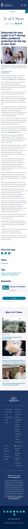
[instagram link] (21, 23)
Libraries (17, 436)
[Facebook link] (18, 23)
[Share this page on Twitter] (2, 253)
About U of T (18, 412)
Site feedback (7, 456)
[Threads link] (14, 514)
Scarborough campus (18, 459)
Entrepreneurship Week (6, 273)
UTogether (17, 439)
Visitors (6, 422)
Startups (19, 273)
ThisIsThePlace (4, 274)
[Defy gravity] (14, 397)
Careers (5, 448)
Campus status (20, 445)
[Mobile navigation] (25, 5)
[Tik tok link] (20, 511)
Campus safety (18, 465)
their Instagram (11, 132)
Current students (8, 412)
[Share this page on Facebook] (6, 253)
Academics (17, 417)
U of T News (14, 19)
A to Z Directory (18, 442)
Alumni (6, 414)
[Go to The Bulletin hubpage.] (5, 288)
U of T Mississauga (13, 274)
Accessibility (6, 451)
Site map (6, 458)
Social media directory (14, 518)
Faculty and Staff (8, 417)
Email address (13, 290)
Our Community (4, 263)
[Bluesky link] (24, 511)
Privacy (5, 453)
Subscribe (14, 298)
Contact (5, 445)
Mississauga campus (17, 454)
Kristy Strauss (5, 72)
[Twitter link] (16, 23)
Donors (6, 419)
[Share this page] (9, 253)
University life (18, 434)
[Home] (7, 5)
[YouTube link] (14, 511)
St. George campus (17, 449)
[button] (22, 5)
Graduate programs (17, 425)
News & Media (18, 409)
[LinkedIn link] (17, 511)
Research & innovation (17, 430)
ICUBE (14, 273)
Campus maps (18, 462)
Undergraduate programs (18, 421)
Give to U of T (18, 414)
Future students (8, 409)
